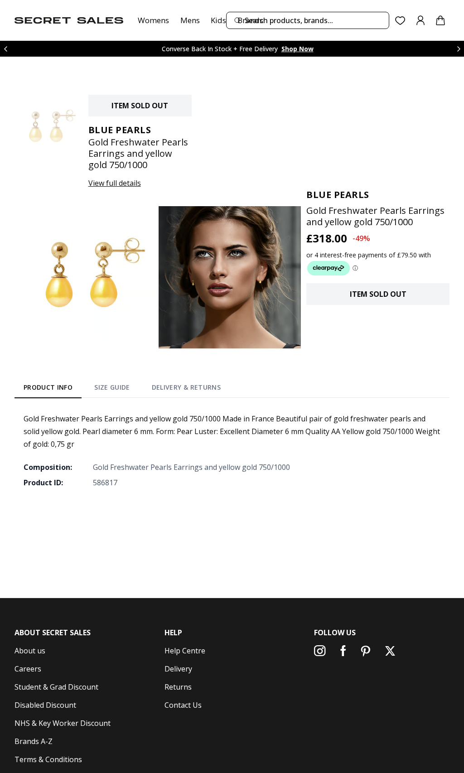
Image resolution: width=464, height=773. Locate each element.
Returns (178, 687)
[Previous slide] (5, 49)
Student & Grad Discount (56, 687)
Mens (190, 20)
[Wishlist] (400, 20)
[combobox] (307, 20)
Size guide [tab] (112, 387)
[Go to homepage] (68, 20)
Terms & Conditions (48, 759)
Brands (250, 20)
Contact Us (183, 705)
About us (29, 651)
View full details (114, 183)
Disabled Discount (45, 705)
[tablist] (122, 389)
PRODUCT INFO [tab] (48, 387)
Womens (153, 20)
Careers (27, 669)
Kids (218, 20)
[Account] (420, 20)
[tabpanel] (232, 450)
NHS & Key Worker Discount (62, 723)
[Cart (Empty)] (440, 20)
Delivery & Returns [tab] (186, 387)
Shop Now (297, 48)
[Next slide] (458, 49)
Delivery (178, 669)
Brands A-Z (33, 741)
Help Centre (184, 651)
